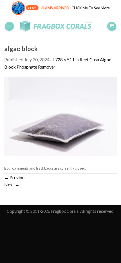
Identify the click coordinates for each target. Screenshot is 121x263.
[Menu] (9, 26)
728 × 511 (65, 59)
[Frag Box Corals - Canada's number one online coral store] (60, 26)
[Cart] (111, 26)
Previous (15, 177)
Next (11, 184)
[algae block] (60, 116)
